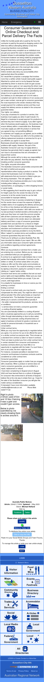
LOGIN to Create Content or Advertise (22, 658)
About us (34, 671)
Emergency (16, 22)
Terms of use (11, 671)
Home (5, 22)
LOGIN (22, 547)
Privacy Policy (23, 671)
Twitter (27, 512)
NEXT (22, 551)
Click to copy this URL (22, 534)
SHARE (22, 521)
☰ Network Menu (22, 562)
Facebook (17, 512)
